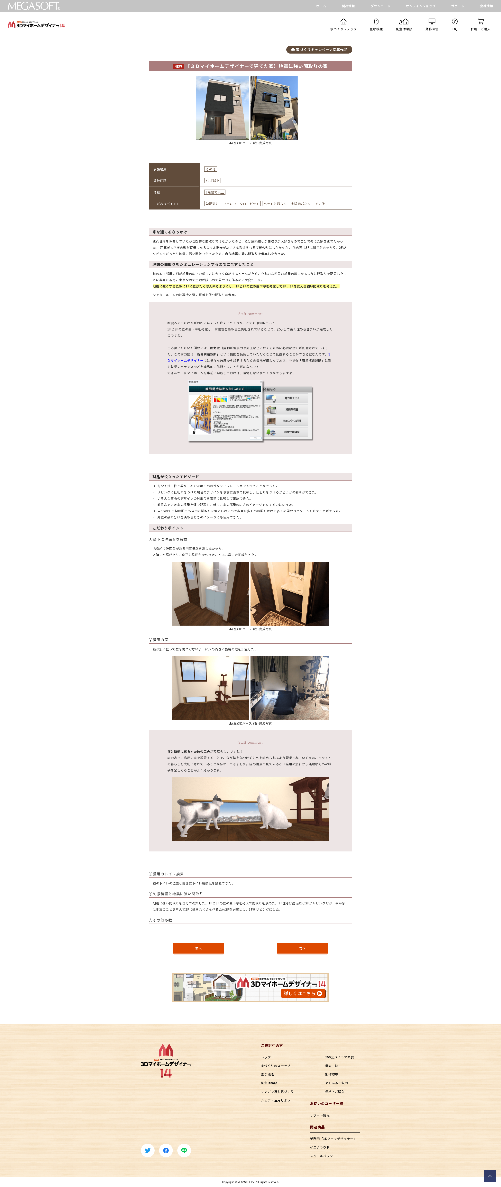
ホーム (321, 6)
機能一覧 (331, 1065)
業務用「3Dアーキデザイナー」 (333, 1138)
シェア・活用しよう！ (277, 1100)
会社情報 (486, 6)
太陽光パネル (301, 203)
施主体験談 (269, 1082)
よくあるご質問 (336, 1082)
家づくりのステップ (275, 1065)
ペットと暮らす (275, 203)
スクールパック (321, 1155)
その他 (210, 169)
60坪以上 (212, 180)
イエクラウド (320, 1147)
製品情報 (348, 6)
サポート (457, 6)
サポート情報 (320, 1115)
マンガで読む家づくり (277, 1091)
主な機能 (267, 1074)
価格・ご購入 (335, 1091)
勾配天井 (212, 203)
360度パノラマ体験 (339, 1057)
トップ (266, 1057)
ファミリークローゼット (241, 203)
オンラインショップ (420, 6)
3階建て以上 (215, 192)
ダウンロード (380, 6)
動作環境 (331, 1074)
